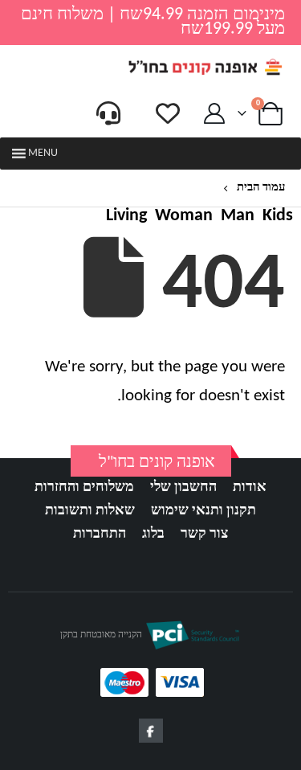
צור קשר (204, 534)
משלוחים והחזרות (84, 487)
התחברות (99, 534)
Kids (277, 216)
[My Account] (214, 114)
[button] (43, 153)
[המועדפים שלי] (167, 113)
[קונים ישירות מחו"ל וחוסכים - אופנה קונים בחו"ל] (204, 67)
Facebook (151, 731)
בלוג (153, 534)
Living (126, 216)
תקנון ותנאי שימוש (203, 510)
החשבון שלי (183, 487)
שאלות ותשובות (90, 510)
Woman (184, 216)
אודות (249, 487)
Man (237, 216)
